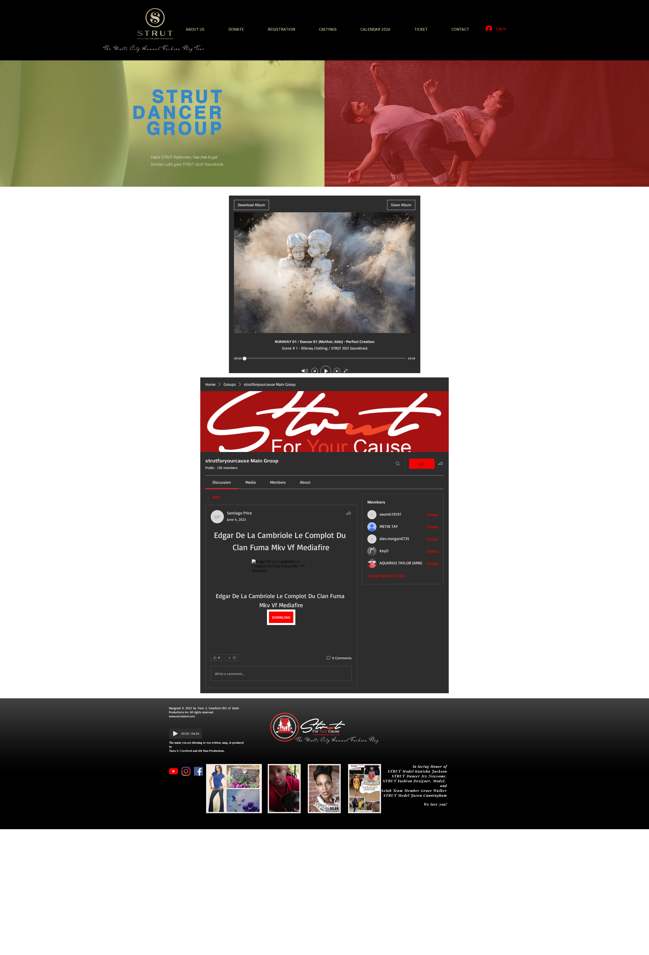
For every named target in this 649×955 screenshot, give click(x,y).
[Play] (175, 733)
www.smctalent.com (182, 716)
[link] (221, 482)
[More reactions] (232, 657)
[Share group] (441, 463)
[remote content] (281, 566)
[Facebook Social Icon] (198, 771)
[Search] (398, 464)
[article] (281, 596)
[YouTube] (173, 771)
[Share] (349, 513)
